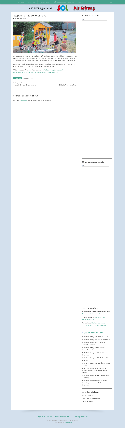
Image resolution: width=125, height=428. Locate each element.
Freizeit (80, 2)
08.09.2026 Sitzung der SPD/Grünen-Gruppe (96, 339)
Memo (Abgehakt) (28, 78)
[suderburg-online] (62, 8)
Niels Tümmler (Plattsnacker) (91, 399)
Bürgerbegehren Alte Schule (64, 2)
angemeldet (23, 100)
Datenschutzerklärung (62, 417)
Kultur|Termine (45, 2)
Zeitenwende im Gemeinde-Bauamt (93, 314)
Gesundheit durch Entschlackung (24, 85)
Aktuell (21, 2)
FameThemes (68, 422)
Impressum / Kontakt (45, 417)
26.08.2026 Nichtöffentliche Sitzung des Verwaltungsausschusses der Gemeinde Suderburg (94, 383)
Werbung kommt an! (80, 417)
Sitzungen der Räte (95, 333)
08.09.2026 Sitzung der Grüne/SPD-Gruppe (95, 337)
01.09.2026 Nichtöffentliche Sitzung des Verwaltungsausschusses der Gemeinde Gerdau (94, 370)
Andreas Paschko (87, 396)
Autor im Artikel (17, 18)
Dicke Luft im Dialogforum (68, 85)
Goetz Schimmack (87, 401)
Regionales (32, 2)
